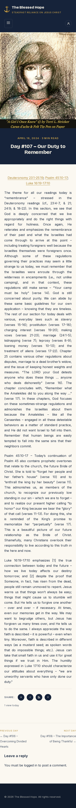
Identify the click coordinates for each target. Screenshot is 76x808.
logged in (30, 765)
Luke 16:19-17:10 (38, 183)
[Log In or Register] (68, 23)
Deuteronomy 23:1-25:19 (25, 178)
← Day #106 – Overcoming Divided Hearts (13, 741)
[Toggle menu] (8, 23)
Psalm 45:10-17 (56, 178)
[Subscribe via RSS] (39, 697)
